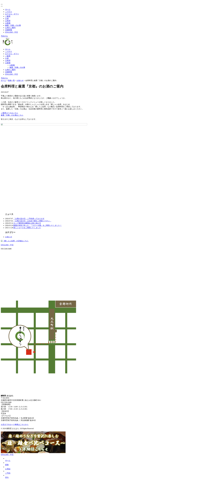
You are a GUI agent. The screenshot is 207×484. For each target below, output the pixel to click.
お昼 (7, 18)
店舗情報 (8, 30)
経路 (7, 465)
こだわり (8, 12)
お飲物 (7, 23)
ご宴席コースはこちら (9, 113)
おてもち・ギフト (12, 14)
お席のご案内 (10, 28)
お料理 (7, 21)
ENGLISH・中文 (11, 32)
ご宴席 (7, 16)
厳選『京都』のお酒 (13, 25)
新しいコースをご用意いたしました (27, 228)
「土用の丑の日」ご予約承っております (28, 219)
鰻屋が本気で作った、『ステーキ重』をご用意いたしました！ (37, 225)
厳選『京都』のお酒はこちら (12, 115)
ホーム (7, 9)
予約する (4, 36)
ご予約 (7, 473)
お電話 (7, 469)
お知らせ (8, 237)
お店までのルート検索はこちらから (14, 424)
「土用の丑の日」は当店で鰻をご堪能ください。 (32, 221)
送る (7, 477)
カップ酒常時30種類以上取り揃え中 (27, 223)
